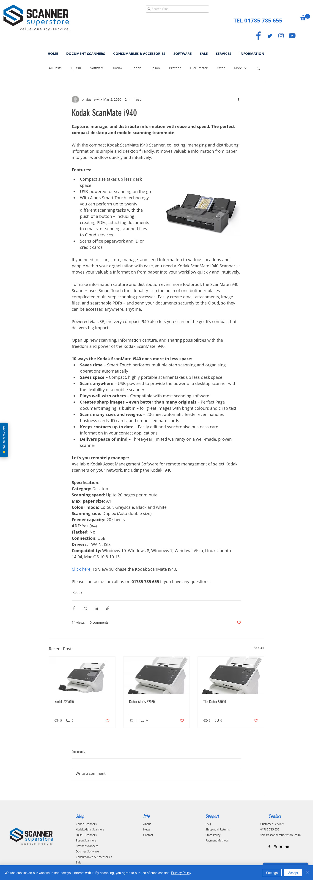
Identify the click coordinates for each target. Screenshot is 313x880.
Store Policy (213, 835)
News (146, 829)
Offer (221, 68)
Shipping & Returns (218, 829)
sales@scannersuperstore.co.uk (280, 835)
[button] (305, 17)
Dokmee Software (87, 851)
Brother (175, 68)
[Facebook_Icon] (258, 35)
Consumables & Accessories (94, 857)
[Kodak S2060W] (82, 675)
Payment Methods (217, 840)
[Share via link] (107, 608)
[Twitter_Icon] (270, 35)
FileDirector (199, 68)
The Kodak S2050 (214, 701)
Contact (148, 835)
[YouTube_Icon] (292, 35)
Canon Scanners (86, 824)
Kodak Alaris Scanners (90, 829)
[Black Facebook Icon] (269, 847)
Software (97, 68)
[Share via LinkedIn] (96, 608)
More (238, 68)
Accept (293, 872)
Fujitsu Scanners (86, 835)
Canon (136, 68)
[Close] (307, 872)
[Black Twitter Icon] (281, 847)
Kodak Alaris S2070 (142, 701)
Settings (272, 872)
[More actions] (238, 99)
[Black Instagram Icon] (275, 847)
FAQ (208, 824)
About (147, 824)
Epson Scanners (86, 840)
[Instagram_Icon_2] (281, 35)
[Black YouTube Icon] (287, 847)
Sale (78, 862)
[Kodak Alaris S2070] (157, 675)
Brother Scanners (87, 846)
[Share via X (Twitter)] (85, 608)
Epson (155, 68)
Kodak (117, 68)
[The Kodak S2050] (231, 675)
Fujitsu (76, 68)
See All (259, 648)
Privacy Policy (181, 872)
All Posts (55, 68)
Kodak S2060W (64, 701)
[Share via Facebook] (74, 608)
